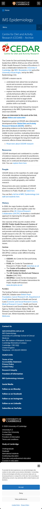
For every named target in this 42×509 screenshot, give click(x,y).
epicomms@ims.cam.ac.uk (13, 331)
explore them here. (20, 163)
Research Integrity (9, 370)
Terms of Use (7, 359)
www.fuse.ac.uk (33, 266)
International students (10, 453)
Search (38, 3)
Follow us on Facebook (12, 394)
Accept (21, 487)
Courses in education (10, 461)
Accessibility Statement (11, 362)
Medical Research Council (12, 304)
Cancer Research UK (20, 297)
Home (7, 10)
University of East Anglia (11, 72)
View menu (3, 3)
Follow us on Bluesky (11, 389)
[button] (39, 466)
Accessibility (7, 435)
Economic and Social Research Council (22, 302)
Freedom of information (11, 437)
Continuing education (10, 456)
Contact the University (10, 432)
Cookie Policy (16, 505)
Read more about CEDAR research (19, 144)
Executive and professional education (16, 458)
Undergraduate (8, 449)
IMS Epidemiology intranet (13, 378)
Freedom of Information (12, 373)
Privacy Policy (25, 505)
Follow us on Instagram (12, 398)
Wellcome (6, 316)
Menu (5, 27)
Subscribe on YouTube (11, 408)
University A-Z (7, 430)
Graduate (5, 451)
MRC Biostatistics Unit (22, 70)
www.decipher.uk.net (14, 285)
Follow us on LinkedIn (11, 403)
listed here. (31, 191)
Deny (21, 493)
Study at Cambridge (10, 444)
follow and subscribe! (17, 118)
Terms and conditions (10, 439)
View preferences (21, 499)
